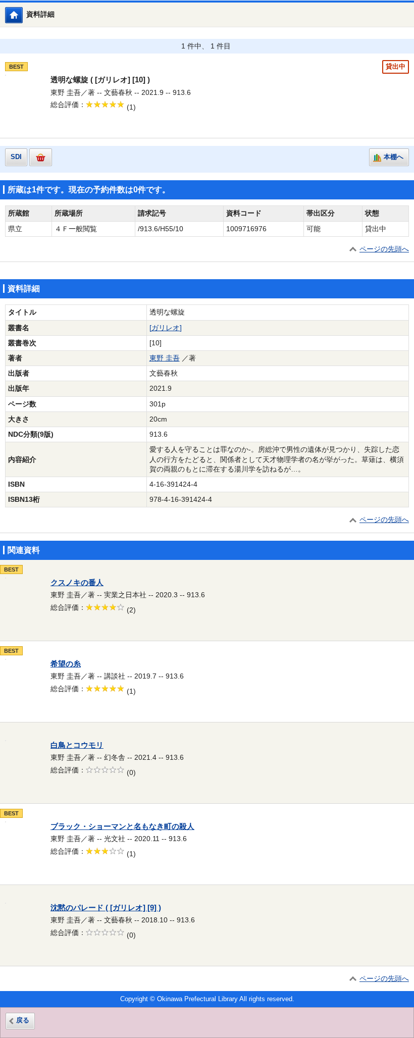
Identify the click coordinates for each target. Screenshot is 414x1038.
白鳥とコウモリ (77, 745)
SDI (16, 157)
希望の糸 (65, 664)
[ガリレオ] (165, 328)
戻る (22, 1020)
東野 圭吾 (164, 358)
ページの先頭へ (384, 249)
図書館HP (22, 15)
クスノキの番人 (77, 583)
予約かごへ (40, 157)
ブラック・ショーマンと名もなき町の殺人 (122, 826)
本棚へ (393, 157)
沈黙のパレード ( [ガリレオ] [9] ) (105, 908)
